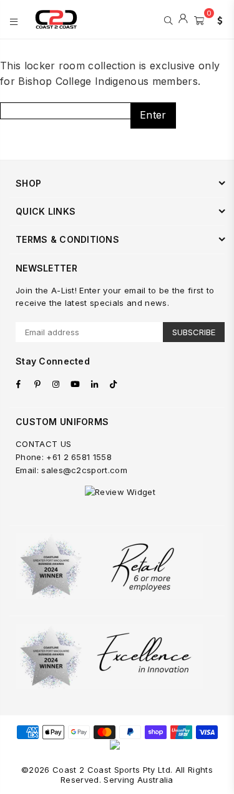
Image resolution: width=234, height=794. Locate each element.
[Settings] (217, 19)
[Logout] (183, 19)
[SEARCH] (168, 19)
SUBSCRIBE (193, 332)
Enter (153, 115)
